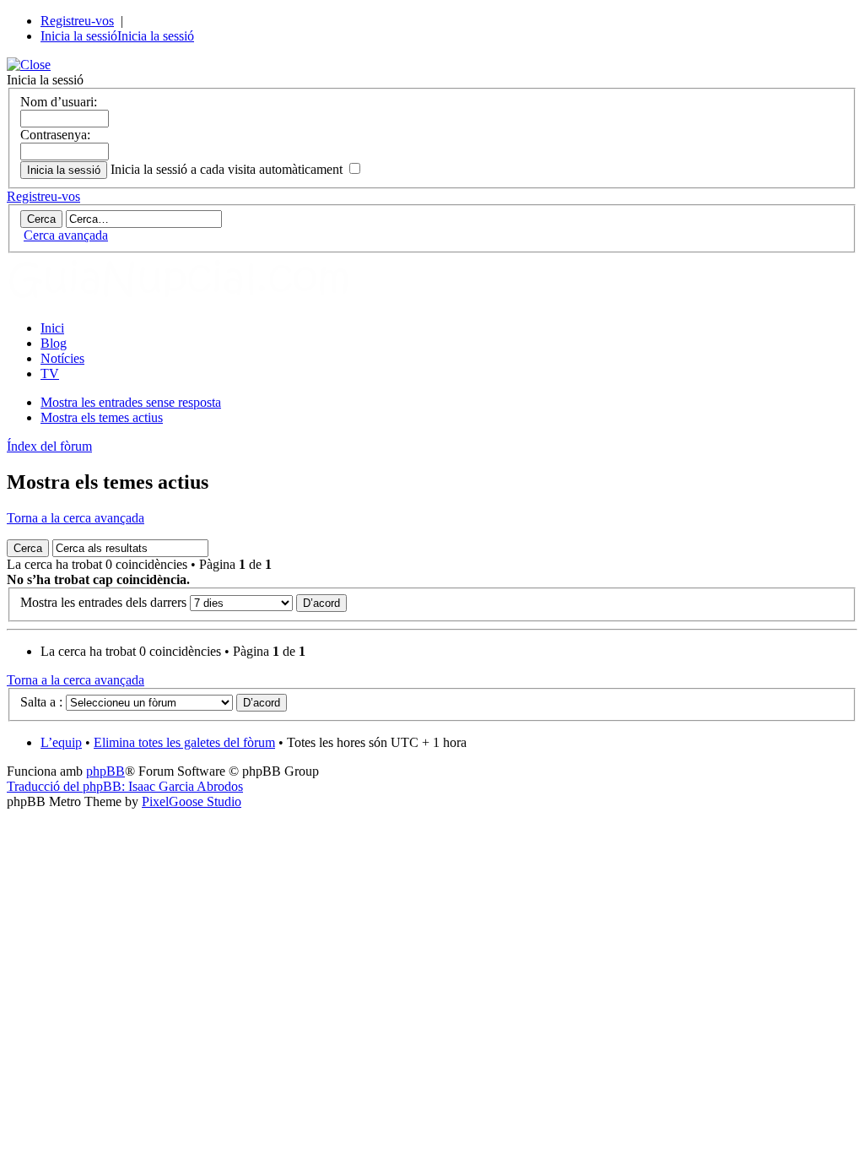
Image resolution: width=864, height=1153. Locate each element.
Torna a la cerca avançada (75, 518)
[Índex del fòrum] (196, 299)
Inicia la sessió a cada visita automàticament (228, 169)
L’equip (61, 742)
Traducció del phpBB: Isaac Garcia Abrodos (125, 786)
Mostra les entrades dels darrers (105, 602)
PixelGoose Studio (191, 801)
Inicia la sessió (78, 36)
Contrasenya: (55, 134)
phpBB (105, 771)
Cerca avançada (66, 235)
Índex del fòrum (49, 446)
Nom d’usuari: (58, 102)
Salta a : (41, 702)
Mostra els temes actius (101, 417)
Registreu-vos (77, 21)
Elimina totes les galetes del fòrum (184, 742)
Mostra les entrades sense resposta (130, 402)
